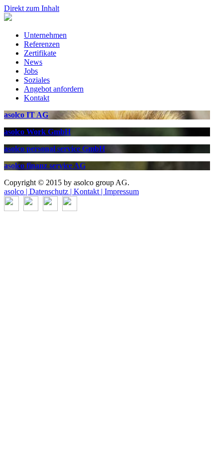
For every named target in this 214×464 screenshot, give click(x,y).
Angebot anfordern (54, 89)
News (33, 62)
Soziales (37, 80)
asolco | (16, 191)
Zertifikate (40, 53)
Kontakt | (89, 191)
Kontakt (36, 98)
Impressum (122, 191)
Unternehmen (45, 35)
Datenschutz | (51, 191)
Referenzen (42, 44)
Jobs (31, 71)
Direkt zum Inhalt (31, 8)
